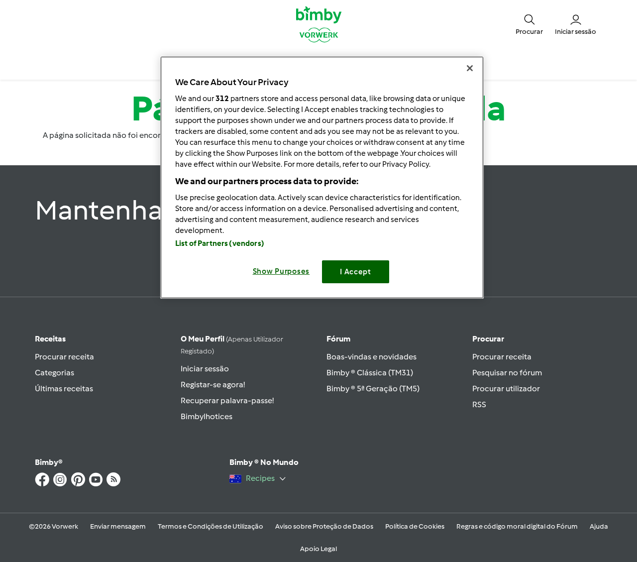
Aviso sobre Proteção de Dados (324, 526)
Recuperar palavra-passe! (227, 400)
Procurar (488, 338)
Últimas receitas (64, 388)
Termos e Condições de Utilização (210, 526)
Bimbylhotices (206, 416)
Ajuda (599, 526)
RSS (479, 404)
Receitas (50, 338)
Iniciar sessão (205, 368)
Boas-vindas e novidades (371, 356)
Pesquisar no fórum (507, 372)
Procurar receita (64, 356)
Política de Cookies (414, 526)
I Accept (355, 271)
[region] (322, 177)
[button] (529, 23)
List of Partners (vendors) (219, 243)
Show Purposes (281, 271)
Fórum (338, 338)
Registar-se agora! (213, 384)
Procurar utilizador (506, 388)
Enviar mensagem (118, 526)
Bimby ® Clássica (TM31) (369, 372)
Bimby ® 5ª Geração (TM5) (373, 388)
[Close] (470, 68)
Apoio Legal (318, 549)
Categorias (54, 372)
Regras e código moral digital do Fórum (517, 526)
